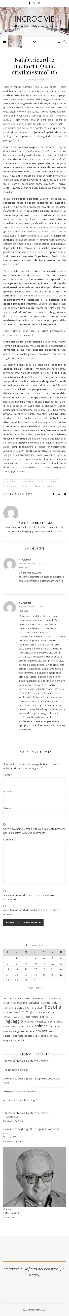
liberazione (11, 486)
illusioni (52, 481)
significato (18, 1035)
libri (51, 1017)
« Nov (30, 987)
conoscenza (52, 998)
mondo (51, 1021)
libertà (44, 1017)
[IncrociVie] (15, 41)
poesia (29, 1026)
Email (7, 791)
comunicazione (33, 998)
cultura (33, 1003)
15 (16, 969)
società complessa (42, 1035)
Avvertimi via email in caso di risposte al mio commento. (28, 897)
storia (56, 1036)
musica (59, 1021)
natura (6, 1027)
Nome (7, 774)
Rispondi (24, 567)
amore (13, 998)
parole (14, 1026)
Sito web (8, 808)
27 (60, 974)
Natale (38, 486)
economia (8, 1007)
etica (38, 1008)
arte (20, 998)
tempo (6, 1040)
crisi (6, 1003)
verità (14, 1040)
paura (21, 1026)
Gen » (39, 987)
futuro (41, 481)
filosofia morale (10, 1012)
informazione (13, 1017)
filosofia (52, 1007)
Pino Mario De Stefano (19, 493)
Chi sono (8, 1209)
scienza (42, 1031)
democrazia (49, 1003)
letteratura (32, 1017)
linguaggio (13, 1021)
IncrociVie (34, 19)
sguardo (7, 1035)
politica (41, 1026)
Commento (9, 839)
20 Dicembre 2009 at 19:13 (31, 563)
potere (54, 1026)
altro (5, 998)
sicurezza (51, 486)
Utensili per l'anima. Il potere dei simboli (26, 1113)
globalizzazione (37, 1012)
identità (50, 1012)
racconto (7, 1031)
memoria (25, 486)
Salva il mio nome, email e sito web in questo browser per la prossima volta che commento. (34, 831)
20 (60, 969)
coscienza (10, 481)
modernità (40, 1021)
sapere (30, 1031)
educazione (24, 1007)
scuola (52, 1031)
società (28, 1035)
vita (21, 1040)
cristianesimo (26, 481)
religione (18, 1031)
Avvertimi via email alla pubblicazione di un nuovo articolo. (31, 912)
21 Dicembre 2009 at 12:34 (31, 606)
